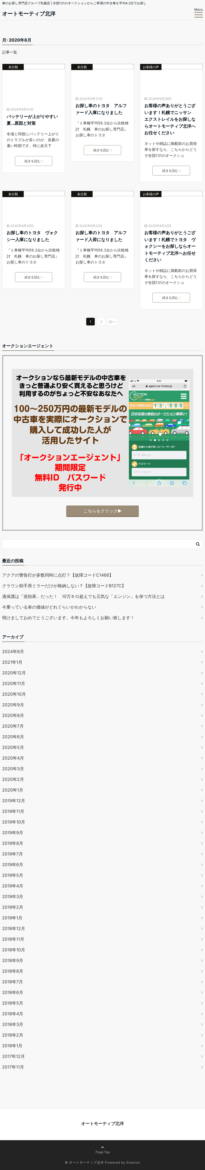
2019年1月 (12, 917)
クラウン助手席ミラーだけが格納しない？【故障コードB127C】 (64, 585)
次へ (112, 322)
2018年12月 (13, 928)
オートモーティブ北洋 (29, 13)
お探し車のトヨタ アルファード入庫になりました (101, 109)
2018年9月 (12, 960)
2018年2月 (12, 1035)
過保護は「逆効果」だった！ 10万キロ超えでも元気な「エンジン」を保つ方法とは (83, 596)
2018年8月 (12, 971)
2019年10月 (13, 822)
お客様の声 (151, 67)
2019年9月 (12, 832)
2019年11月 (13, 811)
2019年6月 (12, 864)
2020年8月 (13, 715)
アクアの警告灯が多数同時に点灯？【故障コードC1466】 (57, 575)
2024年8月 (13, 651)
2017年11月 (13, 1067)
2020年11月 (13, 683)
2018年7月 (12, 981)
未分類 (13, 67)
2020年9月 (13, 704)
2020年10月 (14, 694)
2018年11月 (13, 939)
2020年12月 (14, 672)
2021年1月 (12, 662)
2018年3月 (12, 1024)
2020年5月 (13, 747)
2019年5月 (12, 875)
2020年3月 (13, 768)
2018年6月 (12, 992)
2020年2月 (13, 779)
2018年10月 (13, 949)
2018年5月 (12, 1003)
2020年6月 (13, 736)
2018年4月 (12, 1013)
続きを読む (33, 161)
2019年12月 (13, 800)
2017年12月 (13, 1056)
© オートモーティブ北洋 (84, 1162)
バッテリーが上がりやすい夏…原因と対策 (32, 120)
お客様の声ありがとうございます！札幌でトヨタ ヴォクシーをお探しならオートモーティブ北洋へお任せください (170, 246)
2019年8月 (12, 843)
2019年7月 (12, 854)
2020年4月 (13, 758)
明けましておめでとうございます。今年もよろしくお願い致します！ (68, 617)
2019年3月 (12, 896)
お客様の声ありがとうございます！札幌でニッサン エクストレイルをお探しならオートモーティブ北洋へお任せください (170, 119)
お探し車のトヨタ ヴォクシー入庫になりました (32, 236)
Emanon (133, 1162)
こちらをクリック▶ (103, 510)
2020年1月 (12, 790)
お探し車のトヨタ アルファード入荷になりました (101, 236)
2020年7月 (13, 726)
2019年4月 (12, 885)
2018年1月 (12, 1045)
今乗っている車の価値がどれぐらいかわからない (49, 607)
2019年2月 (12, 907)
